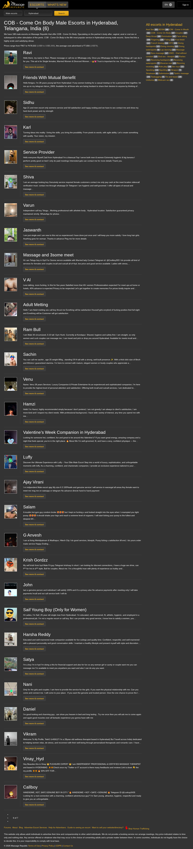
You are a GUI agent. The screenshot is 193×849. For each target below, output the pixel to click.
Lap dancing (167, 50)
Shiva (28, 177)
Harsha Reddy (37, 634)
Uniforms (151, 80)
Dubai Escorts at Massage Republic (13, 5)
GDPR (58, 846)
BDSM (163, 29)
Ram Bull (32, 329)
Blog (21, 827)
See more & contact (34, 67)
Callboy (30, 787)
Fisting (169, 40)
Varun (28, 205)
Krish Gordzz (35, 560)
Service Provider (39, 152)
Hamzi (29, 404)
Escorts (37, 4)
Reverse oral (168, 63)
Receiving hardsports (162, 60)
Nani (27, 684)
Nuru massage (159, 53)
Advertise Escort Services (35, 827)
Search (61, 13)
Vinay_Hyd (33, 758)
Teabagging (157, 77)
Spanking (152, 70)
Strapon (176, 70)
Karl (27, 127)
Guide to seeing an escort (78, 827)
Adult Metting (35, 304)
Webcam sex (165, 80)
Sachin (29, 354)
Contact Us (68, 846)
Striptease (152, 73)
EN (166, 4)
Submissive (166, 73)
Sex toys (178, 66)
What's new (57, 4)
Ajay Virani (33, 482)
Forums (7, 827)
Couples (181, 33)
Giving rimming (169, 46)
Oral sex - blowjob (168, 56)
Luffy (27, 457)
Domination (168, 36)
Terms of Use (34, 846)
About (15, 827)
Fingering (157, 40)
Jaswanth (32, 230)
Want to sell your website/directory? (107, 827)
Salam (29, 507)
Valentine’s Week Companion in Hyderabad (64, 432)
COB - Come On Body (163, 33)
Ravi (27, 52)
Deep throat (153, 36)
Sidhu (28, 102)
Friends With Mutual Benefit (49, 77)
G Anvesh (32, 535)
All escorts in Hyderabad (164, 24)
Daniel (29, 709)
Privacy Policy (48, 846)
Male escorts (12, 13)
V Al (27, 279)
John (27, 584)
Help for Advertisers (57, 827)
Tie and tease (173, 77)
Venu (28, 379)
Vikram (29, 734)
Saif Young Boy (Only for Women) (54, 609)
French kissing (159, 43)
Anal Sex (152, 29)
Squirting (164, 70)
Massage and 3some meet (48, 255)
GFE (173, 43)
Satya (28, 659)
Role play (165, 66)
